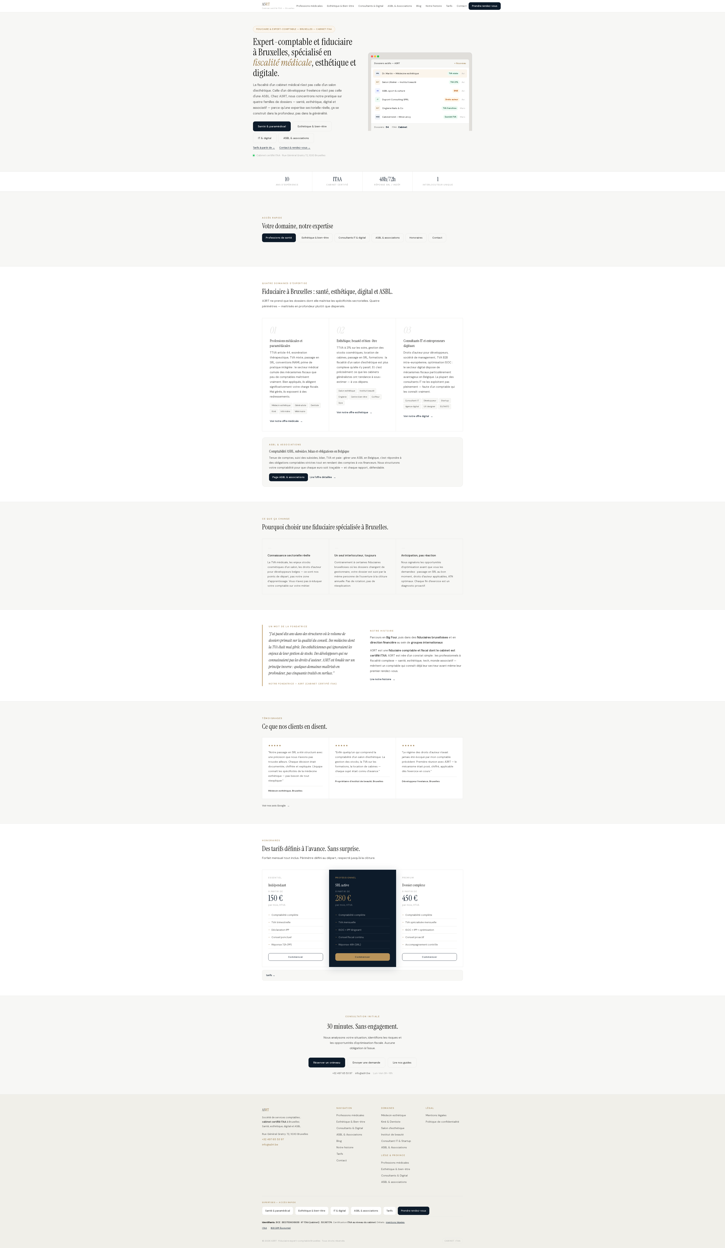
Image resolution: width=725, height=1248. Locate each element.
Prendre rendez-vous (484, 6)
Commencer (295, 956)
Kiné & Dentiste (390, 1121)
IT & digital (264, 138)
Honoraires (416, 237)
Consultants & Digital (370, 6)
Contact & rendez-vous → (294, 147)
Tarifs (449, 6)
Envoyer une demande (366, 1062)
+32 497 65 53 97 (342, 1073)
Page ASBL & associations (288, 477)
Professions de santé (279, 237)
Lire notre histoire (380, 679)
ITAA (264, 1228)
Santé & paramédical (272, 126)
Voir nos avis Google (274, 805)
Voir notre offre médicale (284, 421)
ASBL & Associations (400, 6)
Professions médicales (309, 6)
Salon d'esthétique (392, 1128)
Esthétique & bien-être (312, 126)
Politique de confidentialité (442, 1121)
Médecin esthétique (393, 1115)
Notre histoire (434, 6)
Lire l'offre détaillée (321, 477)
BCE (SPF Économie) (281, 1228)
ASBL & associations (296, 138)
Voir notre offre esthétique (352, 412)
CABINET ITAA (452, 1241)
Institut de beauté (392, 1134)
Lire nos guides (402, 1062)
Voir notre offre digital (416, 416)
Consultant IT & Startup (396, 1141)
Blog (418, 6)
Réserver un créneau (326, 1062)
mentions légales (395, 1222)
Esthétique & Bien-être (340, 6)
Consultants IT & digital (352, 237)
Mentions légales (436, 1115)
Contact (462, 6)
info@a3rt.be (362, 1073)
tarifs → (270, 975)
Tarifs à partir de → (264, 147)
